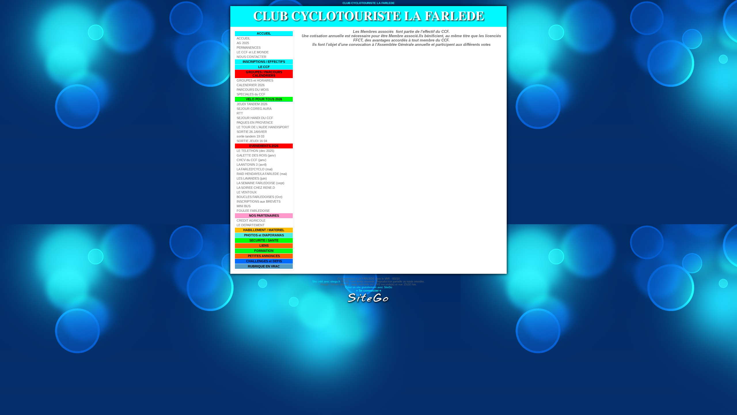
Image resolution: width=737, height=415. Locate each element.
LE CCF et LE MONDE (253, 52)
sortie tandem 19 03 (250, 136)
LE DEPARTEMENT (251, 225)
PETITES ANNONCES (264, 256)
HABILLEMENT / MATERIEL (263, 230)
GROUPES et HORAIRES (255, 80)
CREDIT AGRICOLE (251, 220)
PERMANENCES (249, 47)
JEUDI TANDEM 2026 (252, 104)
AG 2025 (243, 43)
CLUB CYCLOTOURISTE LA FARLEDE (368, 15)
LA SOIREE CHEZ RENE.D (256, 187)
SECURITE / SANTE (263, 240)
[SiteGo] (368, 303)
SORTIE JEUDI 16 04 (252, 141)
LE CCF (264, 67)
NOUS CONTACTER (251, 57)
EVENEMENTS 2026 (263, 146)
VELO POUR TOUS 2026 (264, 99)
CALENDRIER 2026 (251, 85)
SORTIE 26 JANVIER (252, 131)
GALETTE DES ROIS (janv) (256, 155)
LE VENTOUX (247, 192)
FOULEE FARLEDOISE (253, 210)
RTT (240, 113)
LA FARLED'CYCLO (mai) (255, 169)
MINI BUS (243, 206)
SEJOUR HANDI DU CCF (255, 118)
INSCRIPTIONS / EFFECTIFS (264, 61)
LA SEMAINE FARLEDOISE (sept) (260, 183)
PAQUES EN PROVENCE (255, 122)
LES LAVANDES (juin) (252, 178)
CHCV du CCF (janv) (251, 160)
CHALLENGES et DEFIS (264, 261)
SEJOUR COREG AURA (254, 108)
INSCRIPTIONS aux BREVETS (258, 201)
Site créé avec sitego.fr (326, 281)
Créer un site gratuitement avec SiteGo (368, 287)
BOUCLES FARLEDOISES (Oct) (259, 197)
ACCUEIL (264, 33)
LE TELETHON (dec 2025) (255, 150)
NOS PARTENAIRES (264, 215)
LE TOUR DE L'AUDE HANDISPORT (263, 127)
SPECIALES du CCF (251, 94)
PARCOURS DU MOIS (253, 89)
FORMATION (263, 250)
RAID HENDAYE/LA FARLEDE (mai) (262, 174)
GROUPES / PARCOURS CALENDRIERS (264, 73)
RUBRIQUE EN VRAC (264, 266)
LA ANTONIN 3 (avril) (252, 164)
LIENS (264, 245)
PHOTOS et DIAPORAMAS (264, 235)
